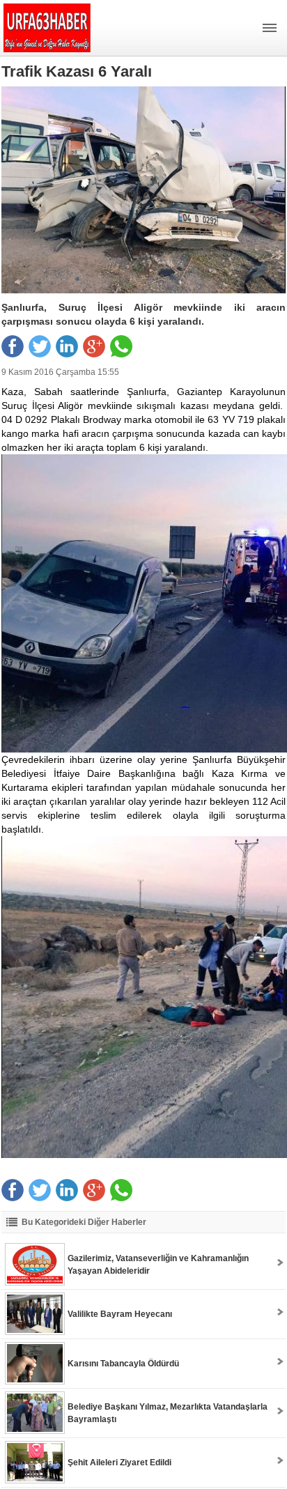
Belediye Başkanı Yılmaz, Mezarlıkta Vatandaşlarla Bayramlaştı (167, 1413)
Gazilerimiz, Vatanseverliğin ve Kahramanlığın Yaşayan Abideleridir (158, 1264)
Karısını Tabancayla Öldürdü (123, 1363)
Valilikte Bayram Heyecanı (120, 1314)
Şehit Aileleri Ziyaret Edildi (119, 1462)
